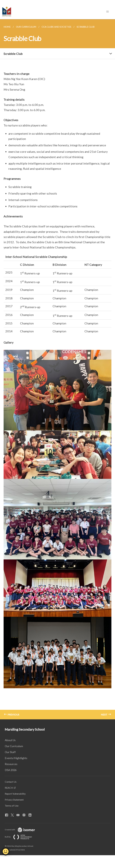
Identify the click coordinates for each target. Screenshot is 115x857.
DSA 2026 (10, 770)
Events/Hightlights (16, 758)
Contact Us (10, 781)
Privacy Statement (14, 799)
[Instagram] (25, 815)
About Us (10, 740)
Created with (10, 829)
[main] (57, 369)
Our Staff (10, 752)
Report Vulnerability (15, 793)
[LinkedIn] (31, 815)
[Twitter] (13, 815)
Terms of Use (11, 805)
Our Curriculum (14, 746)
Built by (8, 837)
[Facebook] (8, 815)
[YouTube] (19, 815)
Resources (11, 764)
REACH (9, 787)
